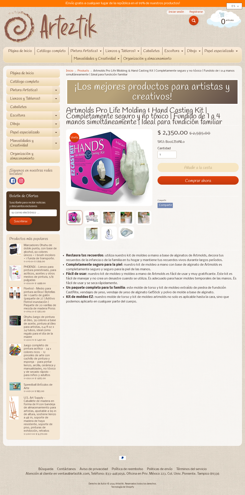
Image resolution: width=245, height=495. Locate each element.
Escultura (174, 51)
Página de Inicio (20, 51)
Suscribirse (21, 221)
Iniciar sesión (176, 12)
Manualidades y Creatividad (97, 59)
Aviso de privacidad (94, 469)
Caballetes (151, 51)
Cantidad (164, 148)
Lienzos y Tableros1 (122, 51)
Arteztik (119, 484)
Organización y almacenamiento (147, 58)
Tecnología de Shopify (122, 487)
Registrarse (196, 12)
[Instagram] (21, 180)
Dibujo (194, 51)
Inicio (69, 70)
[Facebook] (12, 180)
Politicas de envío (159, 469)
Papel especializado (221, 51)
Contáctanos (66, 469)
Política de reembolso (127, 469)
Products (83, 70)
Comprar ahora (198, 181)
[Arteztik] (51, 27)
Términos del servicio (191, 469)
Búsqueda (45, 469)
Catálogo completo (51, 51)
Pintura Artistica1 (86, 51)
